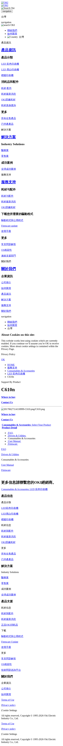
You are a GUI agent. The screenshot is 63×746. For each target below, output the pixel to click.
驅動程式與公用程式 (12, 220)
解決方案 (8, 137)
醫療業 (5, 150)
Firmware (12, 444)
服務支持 (8, 182)
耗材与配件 (7, 196)
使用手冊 (6, 231)
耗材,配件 (6, 88)
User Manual (14, 441)
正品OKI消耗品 (9, 625)
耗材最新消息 (8, 94)
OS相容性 (6, 250)
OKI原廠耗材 (8, 99)
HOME (11, 364)
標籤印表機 (7, 75)
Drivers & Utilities (16, 435)
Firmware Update (9, 641)
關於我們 (8, 269)
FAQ (10, 433)
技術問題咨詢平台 (11, 670)
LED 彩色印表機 (10, 64)
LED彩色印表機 (9, 508)
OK (3, 359)
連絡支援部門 (8, 255)
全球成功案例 (8, 169)
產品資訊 (8, 50)
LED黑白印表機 (9, 513)
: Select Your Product (26, 425)
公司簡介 (6, 282)
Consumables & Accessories (21, 370)
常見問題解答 (8, 244)
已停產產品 (7, 124)
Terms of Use (7, 700)
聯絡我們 (12, 30)
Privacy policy (9, 705)
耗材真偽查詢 (8, 105)
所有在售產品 (8, 118)
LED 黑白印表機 (10, 69)
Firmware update (9, 225)
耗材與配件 (7, 531)
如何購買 (12, 33)
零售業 (5, 156)
